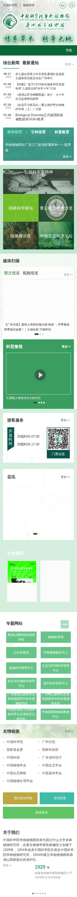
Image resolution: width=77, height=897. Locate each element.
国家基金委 (15, 749)
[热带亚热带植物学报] (22, 581)
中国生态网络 (16, 773)
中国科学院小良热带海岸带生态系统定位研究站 (21, 714)
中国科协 (13, 757)
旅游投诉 (41, 812)
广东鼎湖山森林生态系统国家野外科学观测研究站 (21, 699)
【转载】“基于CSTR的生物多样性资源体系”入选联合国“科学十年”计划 (39, 86)
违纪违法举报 (22, 798)
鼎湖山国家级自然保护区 (21, 637)
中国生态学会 (52, 765)
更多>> (69, 64)
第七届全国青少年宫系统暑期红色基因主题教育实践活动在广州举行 (39, 76)
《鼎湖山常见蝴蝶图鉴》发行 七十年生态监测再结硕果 (39, 96)
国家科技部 (50, 749)
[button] (36, 334)
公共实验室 (21, 652)
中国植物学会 (16, 765)
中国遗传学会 (52, 773)
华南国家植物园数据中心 (56, 714)
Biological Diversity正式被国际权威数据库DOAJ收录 (39, 117)
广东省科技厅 (52, 757)
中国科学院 (10, 5)
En (63, 5)
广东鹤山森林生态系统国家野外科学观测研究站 (56, 699)
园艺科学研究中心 (55, 683)
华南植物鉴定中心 (55, 652)
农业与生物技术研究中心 (21, 683)
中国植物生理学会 (20, 781)
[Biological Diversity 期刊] (55, 581)
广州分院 (48, 742)
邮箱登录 (29, 5)
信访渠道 (59, 798)
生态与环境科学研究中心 (56, 668)
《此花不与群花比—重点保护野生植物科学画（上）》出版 (39, 107)
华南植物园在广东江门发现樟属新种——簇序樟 (38, 147)
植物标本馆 (55, 637)
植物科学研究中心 (21, 668)
